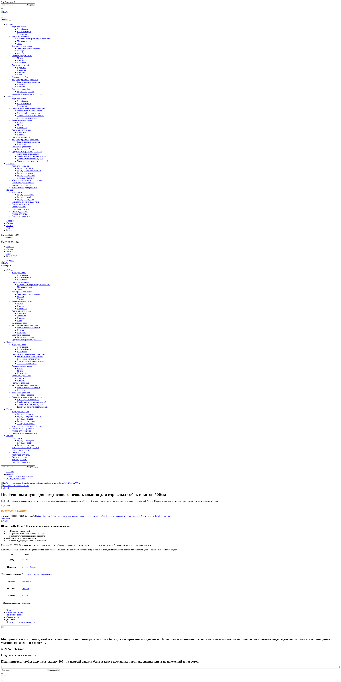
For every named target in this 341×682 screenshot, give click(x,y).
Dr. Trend (156, 516)
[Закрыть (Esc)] (2, 675)
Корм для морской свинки (29, 171)
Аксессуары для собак (22, 55)
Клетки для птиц (19, 214)
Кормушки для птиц (21, 209)
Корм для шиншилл (26, 175)
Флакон (25, 588)
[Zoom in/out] (5, 675)
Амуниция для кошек (21, 130)
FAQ (8, 228)
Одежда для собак (20, 77)
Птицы (9, 190)
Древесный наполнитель (28, 113)
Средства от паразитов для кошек (27, 151)
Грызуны (10, 163)
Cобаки (38, 516)
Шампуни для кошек (15, 479)
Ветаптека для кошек (21, 147)
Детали (4, 521)
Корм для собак (19, 27)
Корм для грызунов (20, 166)
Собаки (9, 24)
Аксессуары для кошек (22, 120)
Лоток (20, 123)
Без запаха (26, 581)
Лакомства (22, 34)
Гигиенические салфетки (28, 82)
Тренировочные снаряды (28, 48)
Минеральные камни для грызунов (28, 180)
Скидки (9, 223)
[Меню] (2, 10)
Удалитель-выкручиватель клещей (32, 161)
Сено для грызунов (25, 178)
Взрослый (26, 603)
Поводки (21, 72)
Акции (9, 225)
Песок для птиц (19, 207)
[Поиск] (2, 15)
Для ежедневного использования (37, 574)
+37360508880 (7, 237)
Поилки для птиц (20, 211)
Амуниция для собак (21, 65)
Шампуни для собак (135, 516)
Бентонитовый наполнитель (30, 111)
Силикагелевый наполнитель (30, 115)
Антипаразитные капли (28, 154)
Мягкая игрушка (24, 41)
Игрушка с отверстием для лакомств (33, 39)
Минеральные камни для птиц (25, 202)
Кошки (9, 96)
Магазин (10, 221)
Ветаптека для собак (21, 89)
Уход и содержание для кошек (25, 139)
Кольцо (20, 51)
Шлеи (19, 75)
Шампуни (21, 87)
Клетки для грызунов (21, 185)
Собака (25, 567)
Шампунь (165, 516)
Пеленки (21, 84)
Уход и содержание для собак (25, 79)
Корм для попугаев (25, 199)
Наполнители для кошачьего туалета (28, 108)
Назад (4, 20)
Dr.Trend (5, 488)
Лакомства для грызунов (23, 183)
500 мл (25, 596)
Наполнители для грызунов (24, 187)
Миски (20, 58)
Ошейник (21, 70)
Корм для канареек (25, 195)
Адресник (21, 67)
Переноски (22, 63)
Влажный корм (24, 31)
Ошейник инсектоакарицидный (31, 156)
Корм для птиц (18, 192)
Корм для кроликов (25, 168)
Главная (10, 471)
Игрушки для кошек (21, 137)
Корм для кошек (19, 99)
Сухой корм (22, 29)
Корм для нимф (24, 197)
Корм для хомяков (25, 173)
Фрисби (20, 53)
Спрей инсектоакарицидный (30, 159)
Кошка (33, 567)
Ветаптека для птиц (21, 216)
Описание (5, 518)
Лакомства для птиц (21, 204)
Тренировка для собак (22, 46)
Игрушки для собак (20, 36)
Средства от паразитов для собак (27, 94)
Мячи (19, 43)
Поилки (20, 60)
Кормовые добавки (25, 91)
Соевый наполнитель (26, 118)
